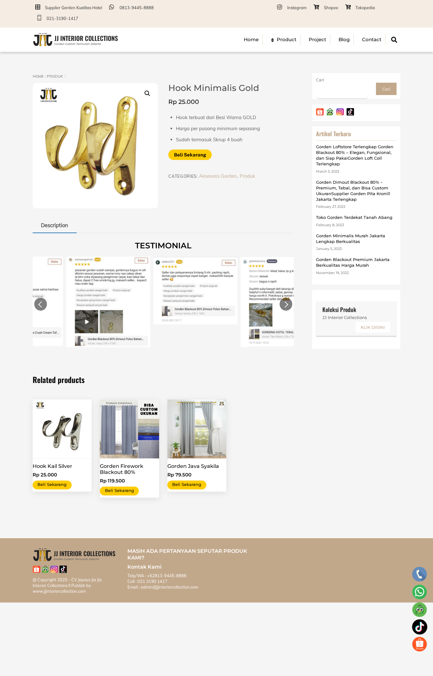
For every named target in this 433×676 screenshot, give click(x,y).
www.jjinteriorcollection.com (59, 591)
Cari (320, 79)
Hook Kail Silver (52, 466)
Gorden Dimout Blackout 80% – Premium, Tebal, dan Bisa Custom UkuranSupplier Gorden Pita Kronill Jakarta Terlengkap (353, 191)
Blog (344, 39)
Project (317, 39)
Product (285, 39)
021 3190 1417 (152, 581)
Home (251, 39)
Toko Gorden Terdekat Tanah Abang (354, 217)
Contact (371, 39)
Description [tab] (54, 225)
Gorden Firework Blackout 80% (121, 469)
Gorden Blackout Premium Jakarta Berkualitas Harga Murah (353, 262)
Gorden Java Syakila (193, 466)
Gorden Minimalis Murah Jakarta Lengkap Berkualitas (350, 238)
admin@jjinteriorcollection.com (169, 587)
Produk (55, 76)
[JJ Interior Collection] (75, 44)
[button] (147, 93)
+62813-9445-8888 (166, 575)
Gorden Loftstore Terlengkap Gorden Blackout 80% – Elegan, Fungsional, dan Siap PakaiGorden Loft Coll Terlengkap (354, 155)
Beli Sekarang (190, 154)
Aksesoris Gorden (218, 176)
